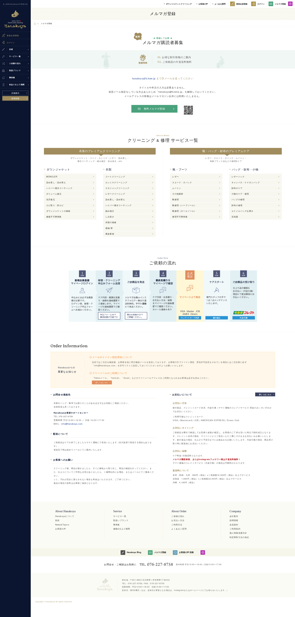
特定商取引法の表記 (239, 537)
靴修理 (175, 199)
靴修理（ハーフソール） (184, 205)
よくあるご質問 (179, 528)
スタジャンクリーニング (117, 188)
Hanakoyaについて (64, 516)
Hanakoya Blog (134, 552)
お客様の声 (203, 3)
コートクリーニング (115, 176)
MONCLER (51, 176)
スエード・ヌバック (182, 182)
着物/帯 (109, 228)
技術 (57, 520)
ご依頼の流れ (177, 516)
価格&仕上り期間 (121, 528)
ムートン (176, 188)
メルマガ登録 (280, 3)
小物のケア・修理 (240, 193)
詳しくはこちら (102, 382)
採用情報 (15, 98)
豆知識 (235, 216)
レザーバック (238, 176)
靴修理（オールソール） (184, 210)
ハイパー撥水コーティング (59, 188)
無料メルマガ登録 (154, 108)
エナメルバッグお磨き (242, 210)
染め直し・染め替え (56, 182)
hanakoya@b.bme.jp (143, 78)
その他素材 (177, 193)
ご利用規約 (235, 528)
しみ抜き (109, 216)
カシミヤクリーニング (116, 182)
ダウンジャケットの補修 (58, 210)
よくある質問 (220, 3)
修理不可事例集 (179, 216)
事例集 (116, 524)
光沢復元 (50, 199)
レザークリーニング (115, 193)
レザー (175, 176)
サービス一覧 (119, 516)
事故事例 (109, 233)
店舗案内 (15, 93)
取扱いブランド (120, 520)
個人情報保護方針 (238, 532)
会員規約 (234, 524)
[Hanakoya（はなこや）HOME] (35, 23)
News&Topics (62, 524)
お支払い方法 (177, 520)
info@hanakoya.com (72, 423)
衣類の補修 (110, 222)
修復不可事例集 (53, 216)
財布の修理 (237, 205)
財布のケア (237, 188)
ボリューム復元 (53, 193)
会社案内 (234, 516)
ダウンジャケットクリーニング (179, 3)
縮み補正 (109, 210)
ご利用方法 (176, 524)
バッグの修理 (238, 199)
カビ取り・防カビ (55, 205)
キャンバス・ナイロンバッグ (246, 182)
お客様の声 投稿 (186, 552)
